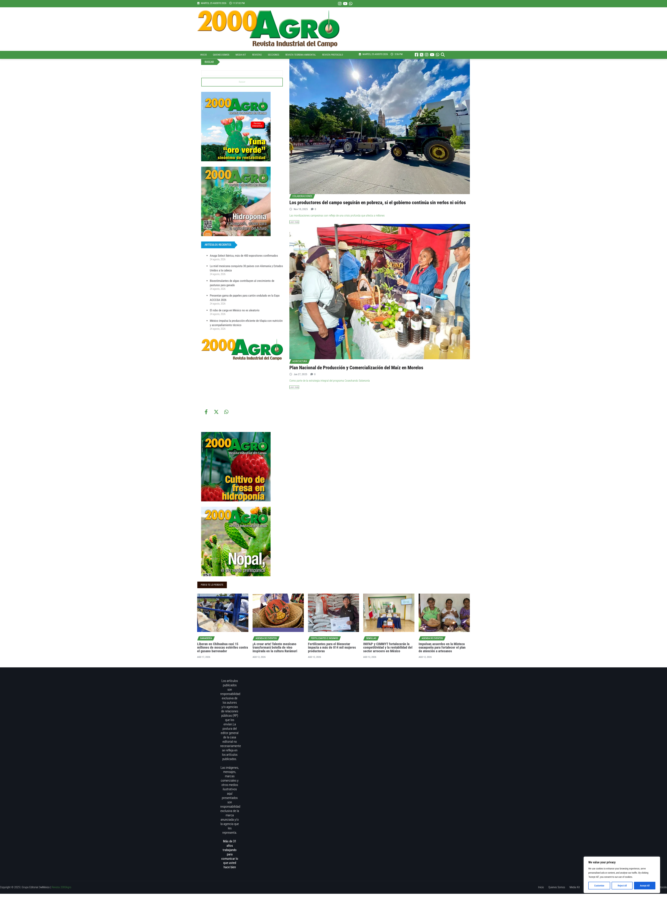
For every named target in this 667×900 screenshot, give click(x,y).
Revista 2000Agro (61, 887)
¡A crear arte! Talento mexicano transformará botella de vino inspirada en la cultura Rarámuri (275, 647)
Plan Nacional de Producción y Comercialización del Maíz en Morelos (356, 367)
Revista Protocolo (332, 54)
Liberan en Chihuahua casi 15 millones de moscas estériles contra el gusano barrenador (222, 647)
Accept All (644, 885)
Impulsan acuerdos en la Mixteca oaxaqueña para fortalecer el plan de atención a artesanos (442, 647)
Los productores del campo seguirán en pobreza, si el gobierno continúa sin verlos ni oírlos (377, 202)
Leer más (294, 222)
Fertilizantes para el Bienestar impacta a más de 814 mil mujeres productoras (332, 647)
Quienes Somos (221, 54)
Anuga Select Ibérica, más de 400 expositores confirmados (244, 255)
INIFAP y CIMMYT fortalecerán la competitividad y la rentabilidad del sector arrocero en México (387, 647)
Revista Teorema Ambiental (300, 54)
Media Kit (241, 54)
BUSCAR (209, 62)
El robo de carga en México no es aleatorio (235, 310)
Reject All (622, 885)
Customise (599, 885)
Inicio (203, 54)
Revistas (257, 54)
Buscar (242, 81)
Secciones (273, 54)
